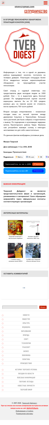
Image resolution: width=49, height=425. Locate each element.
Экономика (26, 355)
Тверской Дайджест (29, 403)
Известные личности (26, 386)
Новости (26, 315)
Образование (26, 331)
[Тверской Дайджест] (3, 3)
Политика (26, 359)
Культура (26, 323)
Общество (26, 319)
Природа (26, 335)
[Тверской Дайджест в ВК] (24, 173)
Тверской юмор (26, 390)
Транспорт (26, 347)
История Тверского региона (26, 370)
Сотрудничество (35, 11)
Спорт (26, 339)
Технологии (26, 343)
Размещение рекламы (24, 414)
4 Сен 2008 (22, 147)
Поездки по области (26, 374)
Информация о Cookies (24, 411)
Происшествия (19, 152)
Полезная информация (26, 378)
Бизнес (26, 351)
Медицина (26, 327)
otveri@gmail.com (24, 6)
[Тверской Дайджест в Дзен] (24, 167)
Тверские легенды (26, 382)
